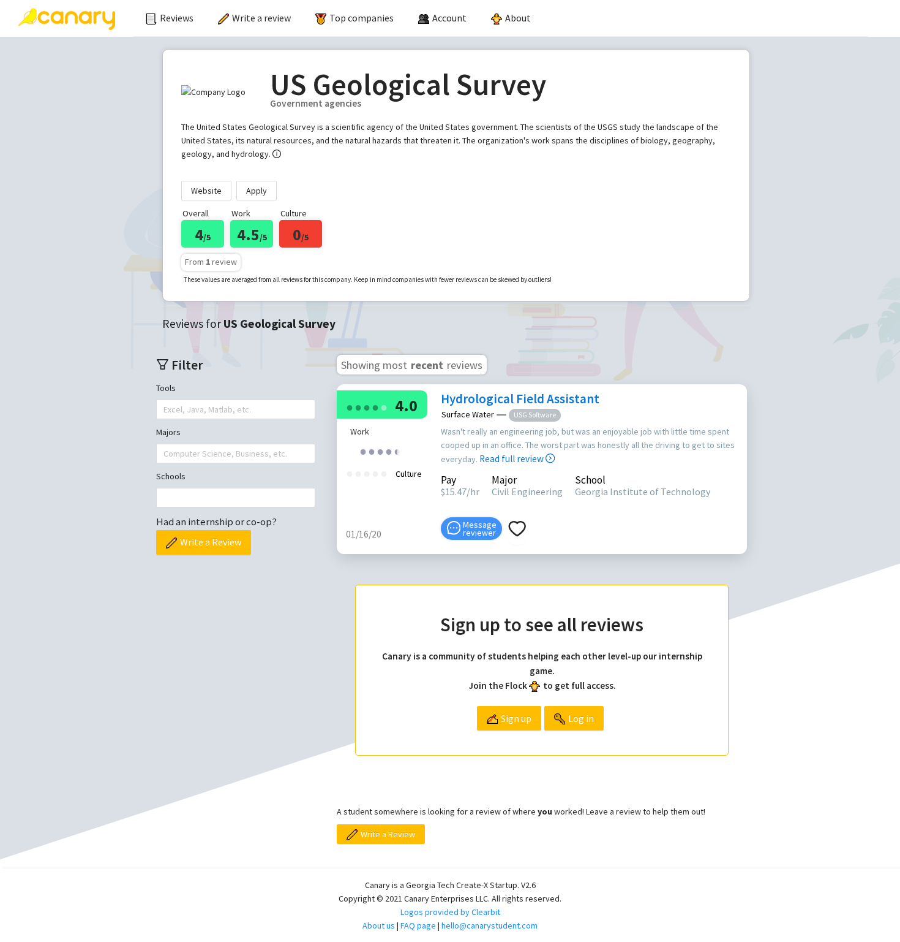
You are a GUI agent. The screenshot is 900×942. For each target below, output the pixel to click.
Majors (168, 432)
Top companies (361, 18)
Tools (166, 387)
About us (378, 925)
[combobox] (164, 409)
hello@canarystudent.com (489, 925)
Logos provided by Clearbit (450, 911)
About (518, 18)
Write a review (261, 18)
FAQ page (418, 925)
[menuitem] (169, 18)
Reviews (176, 18)
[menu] (500, 18)
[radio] (349, 406)
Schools (171, 476)
